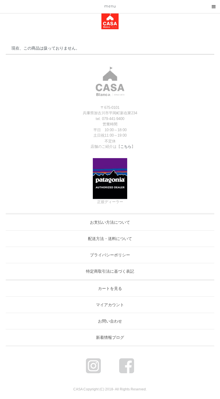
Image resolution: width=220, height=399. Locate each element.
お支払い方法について (110, 222)
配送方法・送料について (110, 238)
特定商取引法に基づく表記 (110, 271)
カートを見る (110, 288)
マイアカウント (110, 304)
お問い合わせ (110, 321)
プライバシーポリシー (110, 255)
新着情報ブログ (110, 337)
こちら (125, 146)
